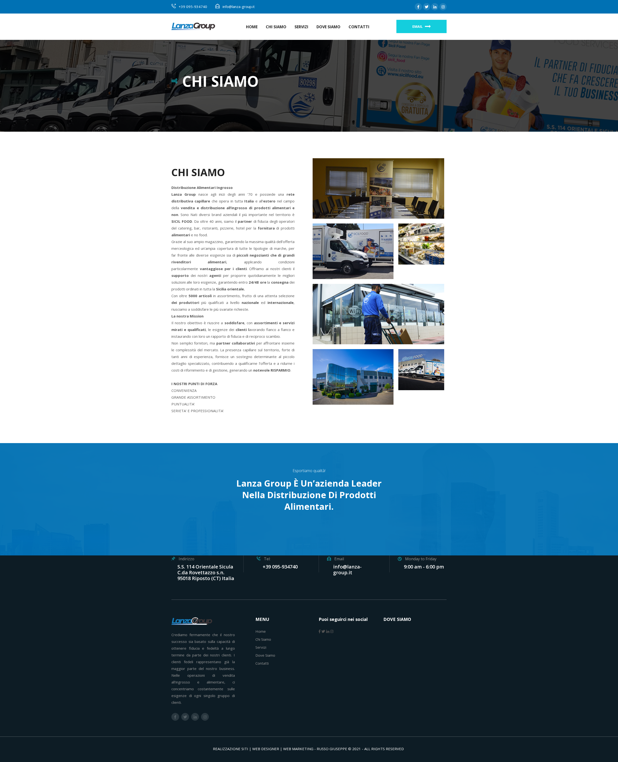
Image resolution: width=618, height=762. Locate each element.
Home (252, 26)
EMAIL (418, 26)
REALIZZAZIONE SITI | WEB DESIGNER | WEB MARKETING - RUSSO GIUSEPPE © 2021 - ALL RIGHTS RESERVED (308, 748)
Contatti (359, 26)
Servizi (301, 26)
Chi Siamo (276, 26)
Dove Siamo (328, 26)
